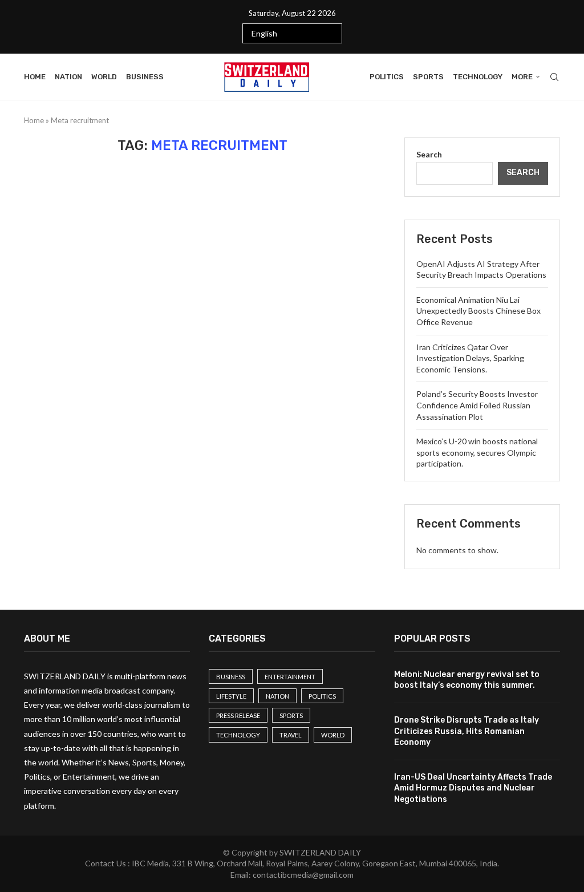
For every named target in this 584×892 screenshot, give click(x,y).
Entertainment (290, 676)
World (104, 76)
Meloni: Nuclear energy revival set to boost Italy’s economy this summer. (467, 680)
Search (429, 154)
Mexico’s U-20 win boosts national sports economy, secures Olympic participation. (477, 452)
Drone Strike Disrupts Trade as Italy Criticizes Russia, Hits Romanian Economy (466, 731)
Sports (428, 76)
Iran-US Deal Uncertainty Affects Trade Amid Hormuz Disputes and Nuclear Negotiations (473, 788)
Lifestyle (231, 696)
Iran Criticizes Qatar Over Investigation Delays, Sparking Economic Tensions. (470, 358)
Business (145, 76)
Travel (290, 735)
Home (35, 76)
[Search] (554, 77)
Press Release (238, 715)
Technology (477, 76)
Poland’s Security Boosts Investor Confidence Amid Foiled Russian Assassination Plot (477, 405)
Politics (387, 76)
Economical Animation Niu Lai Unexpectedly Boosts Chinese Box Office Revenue (478, 311)
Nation (68, 76)
